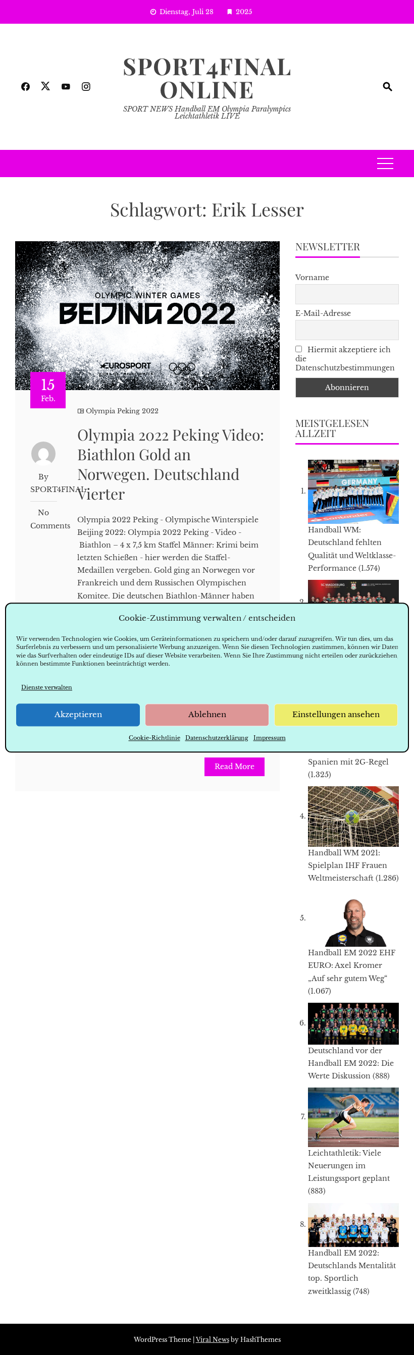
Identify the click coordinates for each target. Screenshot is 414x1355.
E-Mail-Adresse (323, 313)
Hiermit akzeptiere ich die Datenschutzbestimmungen (345, 358)
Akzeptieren (78, 715)
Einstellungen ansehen (336, 715)
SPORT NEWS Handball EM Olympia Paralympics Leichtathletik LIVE (207, 112)
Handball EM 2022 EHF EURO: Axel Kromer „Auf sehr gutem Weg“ (351, 965)
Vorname (312, 277)
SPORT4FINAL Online (207, 77)
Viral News (212, 1339)
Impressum (269, 737)
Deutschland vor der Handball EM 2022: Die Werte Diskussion (351, 1063)
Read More (234, 766)
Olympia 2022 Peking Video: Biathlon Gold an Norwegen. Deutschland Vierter (170, 464)
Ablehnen (207, 715)
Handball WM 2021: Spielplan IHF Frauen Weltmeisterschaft (347, 865)
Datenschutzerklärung (216, 737)
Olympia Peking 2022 (122, 411)
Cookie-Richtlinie (154, 737)
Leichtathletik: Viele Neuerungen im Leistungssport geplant (349, 1166)
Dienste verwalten (46, 687)
